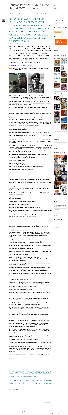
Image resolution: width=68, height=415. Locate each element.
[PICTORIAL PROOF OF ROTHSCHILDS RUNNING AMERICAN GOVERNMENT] (57, 85)
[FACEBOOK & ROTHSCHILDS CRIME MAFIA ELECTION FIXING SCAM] (63, 101)
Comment (47, 403)
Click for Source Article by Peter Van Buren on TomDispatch (20, 65)
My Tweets (56, 223)
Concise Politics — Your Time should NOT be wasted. (29, 6)
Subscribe (57, 212)
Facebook (56, 227)
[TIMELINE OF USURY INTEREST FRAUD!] (64, 67)
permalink (34, 376)
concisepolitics (18, 43)
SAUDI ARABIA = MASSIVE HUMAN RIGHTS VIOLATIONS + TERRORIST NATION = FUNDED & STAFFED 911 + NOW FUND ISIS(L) (19, 382)
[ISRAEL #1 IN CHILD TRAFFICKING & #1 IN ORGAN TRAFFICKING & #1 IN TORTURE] (57, 77)
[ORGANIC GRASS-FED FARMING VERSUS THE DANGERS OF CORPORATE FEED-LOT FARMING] (57, 120)
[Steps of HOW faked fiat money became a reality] (64, 120)
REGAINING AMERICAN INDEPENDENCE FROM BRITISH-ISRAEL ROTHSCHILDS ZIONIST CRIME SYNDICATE (33, 12)
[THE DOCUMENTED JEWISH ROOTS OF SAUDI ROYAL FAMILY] (57, 69)
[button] (60, 156)
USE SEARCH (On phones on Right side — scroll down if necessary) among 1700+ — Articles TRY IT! (27, 13)
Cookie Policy (23, 412)
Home (10, 12)
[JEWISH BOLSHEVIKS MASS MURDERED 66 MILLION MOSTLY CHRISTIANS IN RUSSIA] (57, 59)
